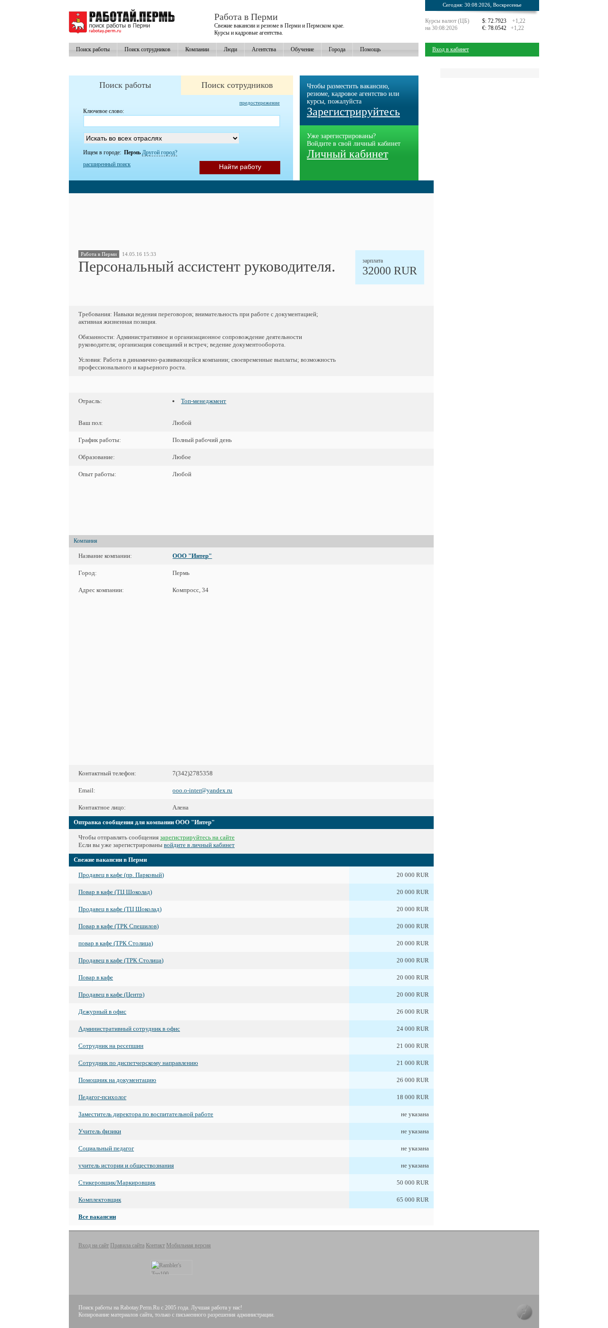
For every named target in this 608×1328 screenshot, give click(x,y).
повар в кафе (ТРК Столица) (115, 943)
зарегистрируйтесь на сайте (197, 837)
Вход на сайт (93, 1245)
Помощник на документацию (117, 1079)
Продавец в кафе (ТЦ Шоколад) (120, 909)
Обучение (302, 49)
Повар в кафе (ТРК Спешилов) (118, 926)
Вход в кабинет (450, 49)
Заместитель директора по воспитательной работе (145, 1114)
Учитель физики (99, 1131)
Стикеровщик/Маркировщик (116, 1182)
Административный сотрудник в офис (129, 1028)
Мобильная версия (188, 1245)
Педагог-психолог (102, 1097)
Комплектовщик (99, 1199)
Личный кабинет (347, 154)
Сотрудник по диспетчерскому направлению (138, 1062)
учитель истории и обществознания (126, 1165)
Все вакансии (97, 1216)
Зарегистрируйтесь (353, 111)
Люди (230, 49)
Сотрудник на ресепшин (110, 1045)
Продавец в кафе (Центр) (111, 994)
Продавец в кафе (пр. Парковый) (121, 874)
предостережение (259, 102)
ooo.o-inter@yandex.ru (202, 790)
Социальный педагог (106, 1148)
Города (337, 49)
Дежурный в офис (102, 1011)
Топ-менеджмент (203, 401)
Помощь (370, 49)
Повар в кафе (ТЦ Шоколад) (115, 891)
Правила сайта (127, 1245)
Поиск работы (93, 49)
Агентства (264, 49)
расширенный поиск (107, 164)
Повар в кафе (95, 977)
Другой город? (159, 152)
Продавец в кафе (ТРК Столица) (120, 960)
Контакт (155, 1245)
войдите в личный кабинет (199, 844)
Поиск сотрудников (147, 49)
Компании (197, 49)
